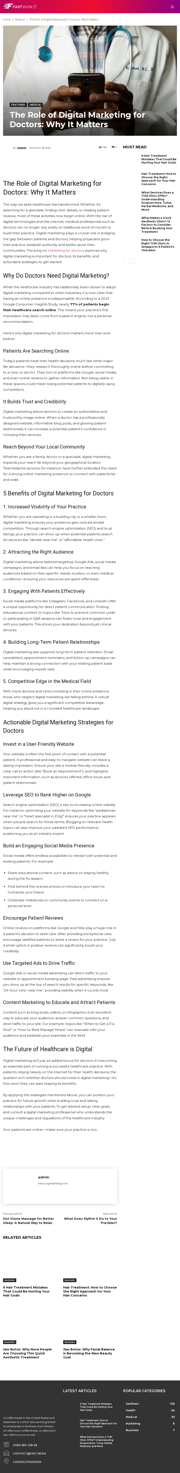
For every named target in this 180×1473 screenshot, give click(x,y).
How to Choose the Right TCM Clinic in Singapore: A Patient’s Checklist (157, 245)
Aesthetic (9, 1280)
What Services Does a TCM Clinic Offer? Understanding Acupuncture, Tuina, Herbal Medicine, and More (157, 201)
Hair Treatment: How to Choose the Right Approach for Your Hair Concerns (90, 1291)
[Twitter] (46, 161)
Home (7, 19)
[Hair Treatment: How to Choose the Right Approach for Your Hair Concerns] (90, 1263)
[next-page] (133, 261)
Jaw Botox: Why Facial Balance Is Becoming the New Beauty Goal (89, 1353)
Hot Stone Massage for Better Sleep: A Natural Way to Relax (28, 1221)
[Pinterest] (59, 161)
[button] (172, 6)
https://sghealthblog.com (53, 1183)
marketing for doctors (66, 250)
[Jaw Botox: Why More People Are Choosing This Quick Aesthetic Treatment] (30, 1325)
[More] (86, 161)
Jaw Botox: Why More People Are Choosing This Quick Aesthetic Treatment (27, 1353)
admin (21, 148)
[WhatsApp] (72, 161)
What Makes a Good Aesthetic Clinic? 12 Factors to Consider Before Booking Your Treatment (157, 224)
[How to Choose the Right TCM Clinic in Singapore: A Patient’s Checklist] (131, 245)
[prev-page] (126, 261)
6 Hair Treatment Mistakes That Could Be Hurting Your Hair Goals (26, 1291)
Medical (20, 19)
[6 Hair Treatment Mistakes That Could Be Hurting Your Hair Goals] (30, 1263)
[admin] (8, 148)
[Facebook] (33, 161)
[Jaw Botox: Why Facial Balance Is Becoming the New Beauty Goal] (90, 1325)
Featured (18, 104)
